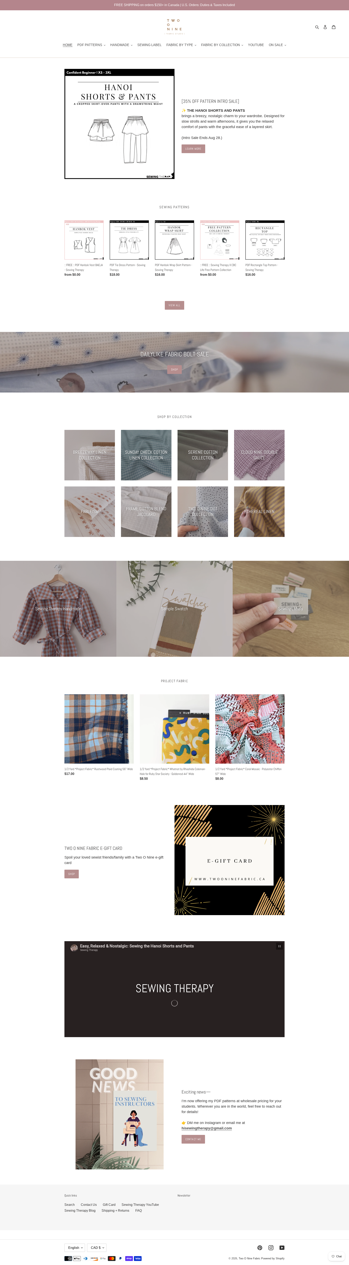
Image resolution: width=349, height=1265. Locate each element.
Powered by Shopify (273, 1258)
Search (69, 1204)
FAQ (138, 1210)
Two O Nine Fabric (249, 1258)
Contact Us (89, 1204)
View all (175, 305)
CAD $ (96, 1247)
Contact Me (193, 1139)
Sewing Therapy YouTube (140, 1204)
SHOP (174, 369)
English (73, 1247)
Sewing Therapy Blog (80, 1210)
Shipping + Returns (115, 1210)
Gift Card (109, 1204)
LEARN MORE (193, 148)
